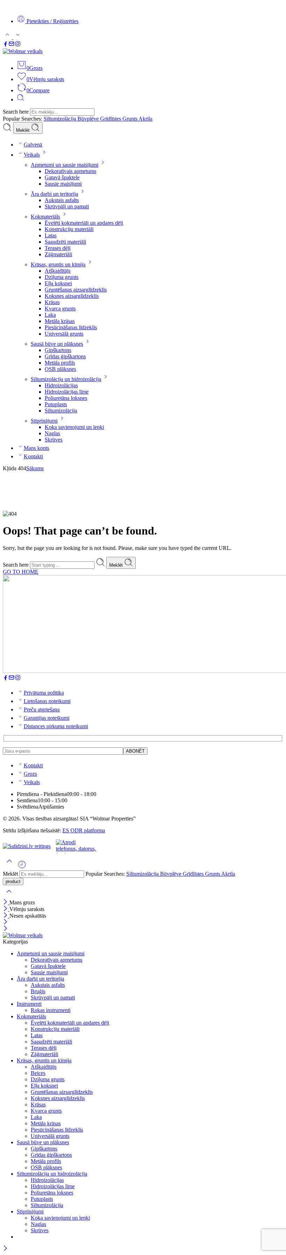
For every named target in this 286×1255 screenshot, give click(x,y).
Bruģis (38, 991)
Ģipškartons (58, 350)
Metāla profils (60, 363)
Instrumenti (29, 1004)
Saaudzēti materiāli (65, 242)
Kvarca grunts (60, 308)
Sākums (35, 468)
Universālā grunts (64, 334)
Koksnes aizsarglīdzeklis (72, 296)
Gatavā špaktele (62, 177)
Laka (50, 315)
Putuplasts (56, 404)
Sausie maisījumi (63, 184)
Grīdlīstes (111, 119)
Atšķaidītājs (57, 271)
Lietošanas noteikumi (47, 701)
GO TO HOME (20, 572)
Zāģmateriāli (58, 254)
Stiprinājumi (44, 421)
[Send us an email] (11, 45)
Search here (16, 112)
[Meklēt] (20, 99)
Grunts (130, 119)
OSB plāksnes (60, 369)
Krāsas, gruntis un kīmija (58, 264)
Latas (51, 235)
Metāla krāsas (60, 321)
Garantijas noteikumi (46, 718)
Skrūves (53, 440)
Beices (38, 1073)
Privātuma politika (44, 693)
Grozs (30, 774)
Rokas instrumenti (50, 1010)
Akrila (145, 119)
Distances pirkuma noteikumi (56, 726)
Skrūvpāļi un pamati (67, 206)
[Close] (6, 902)
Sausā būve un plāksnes (57, 344)
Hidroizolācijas (61, 385)
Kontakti (33, 456)
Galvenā (33, 145)
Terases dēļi (57, 248)
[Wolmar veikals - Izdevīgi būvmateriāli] (23, 51)
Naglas (52, 433)
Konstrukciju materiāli (69, 229)
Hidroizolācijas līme (67, 392)
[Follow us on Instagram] (18, 45)
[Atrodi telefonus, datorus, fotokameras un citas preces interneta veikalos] (77, 846)
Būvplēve (88, 119)
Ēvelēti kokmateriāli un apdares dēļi (84, 223)
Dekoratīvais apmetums (70, 171)
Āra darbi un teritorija (54, 194)
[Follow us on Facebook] (5, 45)
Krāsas (52, 302)
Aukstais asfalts (62, 200)
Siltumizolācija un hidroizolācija (66, 379)
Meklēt (23, 130)
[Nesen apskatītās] (22, 867)
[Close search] (9, 896)
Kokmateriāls (45, 217)
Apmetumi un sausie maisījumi (64, 165)
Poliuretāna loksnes (66, 398)
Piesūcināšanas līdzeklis (71, 327)
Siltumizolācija (60, 119)
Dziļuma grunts (61, 277)
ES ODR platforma (83, 830)
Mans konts (36, 448)
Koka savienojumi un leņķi (74, 427)
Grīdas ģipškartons (65, 356)
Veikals (32, 155)
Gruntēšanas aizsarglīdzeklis (76, 290)
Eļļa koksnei (58, 283)
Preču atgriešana (42, 709)
